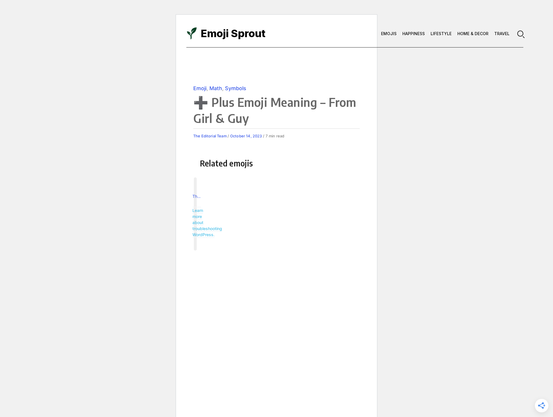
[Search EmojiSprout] (520, 34)
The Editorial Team (210, 136)
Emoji (200, 88)
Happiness (413, 33)
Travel (502, 33)
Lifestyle (441, 33)
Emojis (389, 33)
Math (215, 88)
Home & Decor (472, 33)
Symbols (235, 88)
